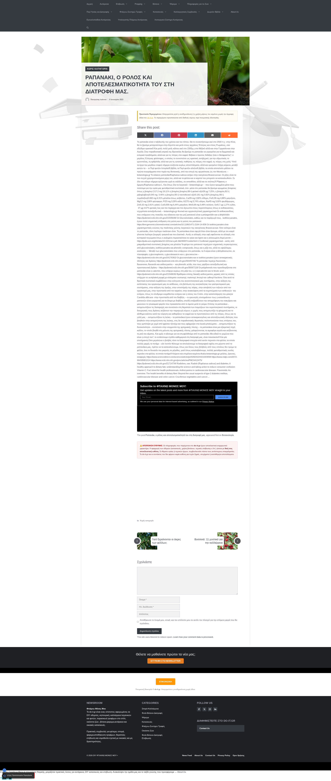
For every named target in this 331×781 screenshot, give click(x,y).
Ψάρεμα (173, 4)
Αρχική (90, 4)
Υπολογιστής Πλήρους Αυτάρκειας (132, 20)
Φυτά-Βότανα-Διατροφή (152, 713)
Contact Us (205, 728)
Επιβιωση (120, 4)
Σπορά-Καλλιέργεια (150, 709)
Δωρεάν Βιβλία (213, 12)
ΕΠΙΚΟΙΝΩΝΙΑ (165, 682)
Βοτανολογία (228, 435)
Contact (208, 755)
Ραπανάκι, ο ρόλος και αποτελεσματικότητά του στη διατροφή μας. (176, 435)
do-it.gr (150, 118)
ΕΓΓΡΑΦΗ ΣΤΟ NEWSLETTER (165, 661)
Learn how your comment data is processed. (193, 637)
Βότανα (156, 4)
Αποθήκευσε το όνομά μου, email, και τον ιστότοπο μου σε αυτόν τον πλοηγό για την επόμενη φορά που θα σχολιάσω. (188, 622)
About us (198, 755)
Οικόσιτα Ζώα (148, 731)
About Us (235, 12)
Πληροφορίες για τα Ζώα (198, 4)
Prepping (138, 4)
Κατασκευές (158, 12)
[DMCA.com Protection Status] (6, 779)
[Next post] (238, 541)
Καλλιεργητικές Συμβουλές (185, 12)
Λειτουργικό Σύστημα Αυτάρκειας (169, 20)
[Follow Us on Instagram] (210, 709)
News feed (187, 755)
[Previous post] (137, 541)
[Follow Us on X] (204, 709)
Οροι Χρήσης (238, 755)
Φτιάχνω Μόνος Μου (96, 709)
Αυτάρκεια (104, 4)
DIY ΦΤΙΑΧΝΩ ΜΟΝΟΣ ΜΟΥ (105, 755)
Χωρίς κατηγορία (97, 69)
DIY (88, 715)
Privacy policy (224, 755)
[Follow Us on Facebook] (199, 709)
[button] (87, 28)
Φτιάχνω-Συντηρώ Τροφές (131, 12)
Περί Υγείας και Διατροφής (98, 12)
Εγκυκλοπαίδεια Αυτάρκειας (99, 20)
